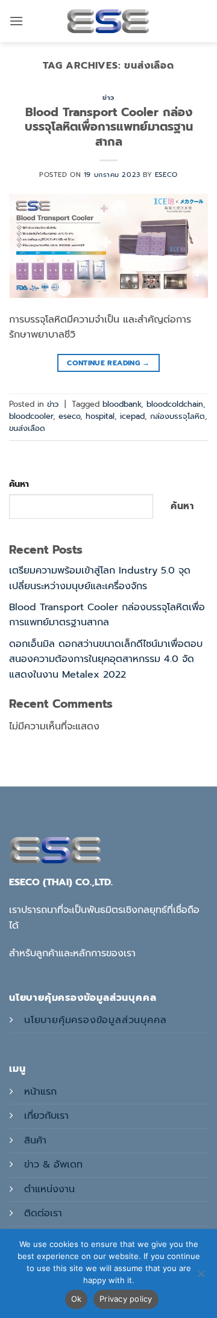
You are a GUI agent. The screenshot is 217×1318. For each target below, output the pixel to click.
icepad (132, 416)
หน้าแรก (40, 1091)
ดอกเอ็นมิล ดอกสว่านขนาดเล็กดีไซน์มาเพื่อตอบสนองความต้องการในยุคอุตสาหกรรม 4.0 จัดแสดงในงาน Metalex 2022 (106, 659)
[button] (16, 21)
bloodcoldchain (174, 404)
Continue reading (108, 362)
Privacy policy (126, 1299)
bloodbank (121, 404)
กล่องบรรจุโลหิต (177, 416)
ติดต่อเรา (43, 1213)
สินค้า (35, 1140)
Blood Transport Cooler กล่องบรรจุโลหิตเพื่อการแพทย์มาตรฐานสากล (109, 127)
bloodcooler (31, 416)
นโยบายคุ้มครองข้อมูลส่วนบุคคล (95, 1020)
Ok (76, 1299)
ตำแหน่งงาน (49, 1189)
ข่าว (108, 98)
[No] (200, 1277)
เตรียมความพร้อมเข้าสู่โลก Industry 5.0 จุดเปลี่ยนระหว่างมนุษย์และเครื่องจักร (99, 578)
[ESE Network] (108, 21)
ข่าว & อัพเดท (53, 1164)
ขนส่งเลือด (27, 428)
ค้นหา (19, 483)
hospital (100, 416)
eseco (166, 175)
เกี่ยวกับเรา (46, 1116)
